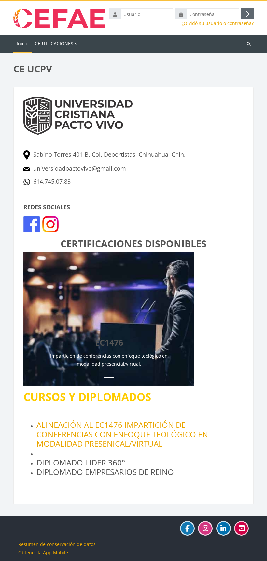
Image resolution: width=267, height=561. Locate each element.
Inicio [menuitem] (22, 43)
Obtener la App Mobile (43, 552)
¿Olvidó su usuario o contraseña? (218, 23)
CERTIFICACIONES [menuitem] (54, 43)
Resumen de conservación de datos (57, 544)
